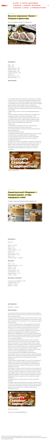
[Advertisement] (25, 53)
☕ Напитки (26, 5)
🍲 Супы (16, 3)
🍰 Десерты (17, 5)
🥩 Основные (33, 3)
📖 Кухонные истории (38, 7)
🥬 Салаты (23, 3)
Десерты (9, 13)
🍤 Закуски (17, 7)
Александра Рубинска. (21, 412)
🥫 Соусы (25, 7)
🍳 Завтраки (36, 5)
